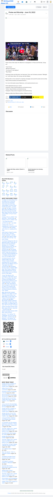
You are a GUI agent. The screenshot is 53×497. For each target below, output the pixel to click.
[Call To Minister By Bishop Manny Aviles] (11, 183)
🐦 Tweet (43, 106)
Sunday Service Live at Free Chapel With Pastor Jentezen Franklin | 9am (9, 415)
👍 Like (10, 106)
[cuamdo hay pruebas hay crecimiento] (7, 183)
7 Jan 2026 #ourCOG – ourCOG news (7, 222)
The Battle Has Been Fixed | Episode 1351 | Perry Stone (8, 457)
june (20, 102)
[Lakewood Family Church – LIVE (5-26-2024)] (3, 190)
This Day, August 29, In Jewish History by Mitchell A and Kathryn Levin (9, 441)
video (23, 102)
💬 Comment (21, 106)
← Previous (38, 7)
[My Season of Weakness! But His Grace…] (11, 194)
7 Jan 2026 (13, 223)
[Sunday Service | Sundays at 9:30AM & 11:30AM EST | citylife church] (11, 186)
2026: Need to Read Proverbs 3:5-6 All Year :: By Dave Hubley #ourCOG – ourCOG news (9, 234)
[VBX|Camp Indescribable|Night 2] (15, 194)
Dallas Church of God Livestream (7, 389)
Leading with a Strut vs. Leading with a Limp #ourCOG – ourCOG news (9, 226)
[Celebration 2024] (7, 190)
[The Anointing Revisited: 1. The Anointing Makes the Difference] (15, 190)
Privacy (9, 493)
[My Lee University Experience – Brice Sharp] (3, 186)
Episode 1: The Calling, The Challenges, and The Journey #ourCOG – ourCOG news (9, 315)
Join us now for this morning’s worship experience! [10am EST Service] (9, 405)
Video (11, 100)
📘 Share (32, 106)
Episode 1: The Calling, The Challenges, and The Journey (9, 319)
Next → (44, 7)
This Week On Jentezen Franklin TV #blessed (7, 462)
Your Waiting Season (7, 448)
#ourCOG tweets (11, 102)
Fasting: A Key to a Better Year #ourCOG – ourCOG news (9, 217)
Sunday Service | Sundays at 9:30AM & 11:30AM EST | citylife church (9, 385)
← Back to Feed (10, 7)
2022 (18, 102)
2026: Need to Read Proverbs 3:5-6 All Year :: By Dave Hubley (9, 238)
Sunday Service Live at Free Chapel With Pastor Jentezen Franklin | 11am (9, 399)
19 (15, 102)
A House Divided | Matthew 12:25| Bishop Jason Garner (8, 418)
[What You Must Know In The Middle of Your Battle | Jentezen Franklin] (15, 183)
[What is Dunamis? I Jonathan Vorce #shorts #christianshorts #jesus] (15, 186)
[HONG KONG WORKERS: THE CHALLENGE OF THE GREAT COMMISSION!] (7, 194)
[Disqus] (26, 131)
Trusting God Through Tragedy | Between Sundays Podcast (9, 444)
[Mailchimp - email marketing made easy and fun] (9, 378)
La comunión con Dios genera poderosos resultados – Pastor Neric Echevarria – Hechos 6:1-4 (9, 424)
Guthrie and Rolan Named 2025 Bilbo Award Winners (9, 311)
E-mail (4, 369)
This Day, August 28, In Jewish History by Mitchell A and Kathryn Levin (9, 475)
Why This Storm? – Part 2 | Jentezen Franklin (8, 452)
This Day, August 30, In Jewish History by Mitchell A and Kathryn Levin (9, 430)
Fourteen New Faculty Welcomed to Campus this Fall (9, 466)
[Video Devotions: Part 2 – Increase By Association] (3, 183)
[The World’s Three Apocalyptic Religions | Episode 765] (11, 190)
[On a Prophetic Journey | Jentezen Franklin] (7, 186)
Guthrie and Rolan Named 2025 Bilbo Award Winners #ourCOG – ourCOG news (9, 308)
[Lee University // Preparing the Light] (3, 194)
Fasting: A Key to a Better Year (9, 219)
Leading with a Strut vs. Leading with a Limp (9, 229)
